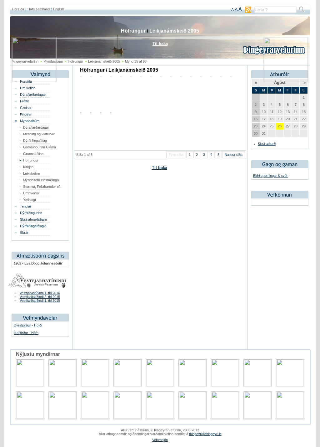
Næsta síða (233, 155)
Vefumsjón (160, 440)
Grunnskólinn (33, 154)
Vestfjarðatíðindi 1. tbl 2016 (40, 293)
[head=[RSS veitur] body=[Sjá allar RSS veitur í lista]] (248, 11)
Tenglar (25, 206)
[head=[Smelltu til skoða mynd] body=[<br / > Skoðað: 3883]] (110, 112)
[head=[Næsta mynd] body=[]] (285, 80)
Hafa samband (39, 9)
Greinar (26, 108)
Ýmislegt (29, 200)
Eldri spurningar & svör (270, 175)
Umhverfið (31, 193)
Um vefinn (27, 88)
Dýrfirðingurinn (31, 213)
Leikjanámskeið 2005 (174, 30)
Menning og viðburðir (39, 134)
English (58, 9)
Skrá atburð (267, 144)
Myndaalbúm (29, 121)
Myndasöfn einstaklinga (41, 180)
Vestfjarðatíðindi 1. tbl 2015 (40, 300)
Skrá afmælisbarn (33, 219)
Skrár (24, 232)
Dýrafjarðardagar (33, 94)
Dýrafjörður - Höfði (28, 325)
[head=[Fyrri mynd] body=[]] (34, 80)
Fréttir (24, 101)
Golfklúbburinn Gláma (39, 147)
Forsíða (18, 9)
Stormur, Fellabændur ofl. (42, 186)
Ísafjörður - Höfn (26, 333)
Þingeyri (26, 114)
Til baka (159, 167)
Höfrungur (30, 160)
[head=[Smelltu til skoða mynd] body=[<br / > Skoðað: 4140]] (90, 112)
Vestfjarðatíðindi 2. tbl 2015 (40, 297)
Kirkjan (28, 167)
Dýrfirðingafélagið (33, 226)
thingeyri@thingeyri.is (205, 434)
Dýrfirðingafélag (35, 140)
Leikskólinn (31, 173)
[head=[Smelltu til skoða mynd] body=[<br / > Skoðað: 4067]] (80, 112)
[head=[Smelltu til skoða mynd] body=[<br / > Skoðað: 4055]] (100, 112)
